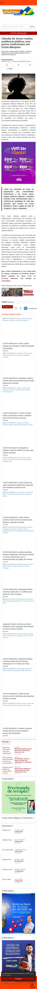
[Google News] (30, 65)
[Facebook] (18, 65)
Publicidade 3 (8, 891)
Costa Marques (18, 33)
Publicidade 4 (8, 938)
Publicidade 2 (8, 779)
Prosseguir (18, 978)
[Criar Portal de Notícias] (32, 986)
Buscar (32, 26)
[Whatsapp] (6, 65)
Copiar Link (8, 307)
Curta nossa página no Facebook (18, 818)
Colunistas (7, 826)
